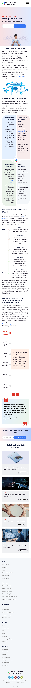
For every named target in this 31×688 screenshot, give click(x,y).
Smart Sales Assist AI (7, 572)
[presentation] (13, 394)
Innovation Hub (6, 657)
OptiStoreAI (5, 570)
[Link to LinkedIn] (9, 677)
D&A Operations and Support (9, 596)
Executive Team (6, 652)
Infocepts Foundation (7, 660)
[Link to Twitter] (12, 677)
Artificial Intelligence (7, 588)
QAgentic (4, 567)
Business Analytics (7, 594)
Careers (4, 654)
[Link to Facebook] (18, 677)
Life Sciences (5, 609)
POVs (3, 630)
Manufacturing (6, 617)
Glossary (4, 641)
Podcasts (4, 636)
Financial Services (6, 615)
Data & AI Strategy (6, 585)
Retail (3, 607)
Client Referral (6, 662)
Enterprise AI (5, 564)
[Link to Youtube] (15, 677)
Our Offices (5, 665)
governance (21, 131)
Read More (23, 472)
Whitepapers (5, 628)
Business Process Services (9, 599)
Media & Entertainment (8, 612)
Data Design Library (7, 639)
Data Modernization (9, 16)
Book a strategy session (9, 324)
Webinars (4, 633)
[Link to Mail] (21, 677)
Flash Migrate (5, 575)
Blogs (3, 625)
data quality (20, 76)
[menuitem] (6, 680)
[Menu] (26, 3)
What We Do (5, 649)
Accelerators (5, 578)
